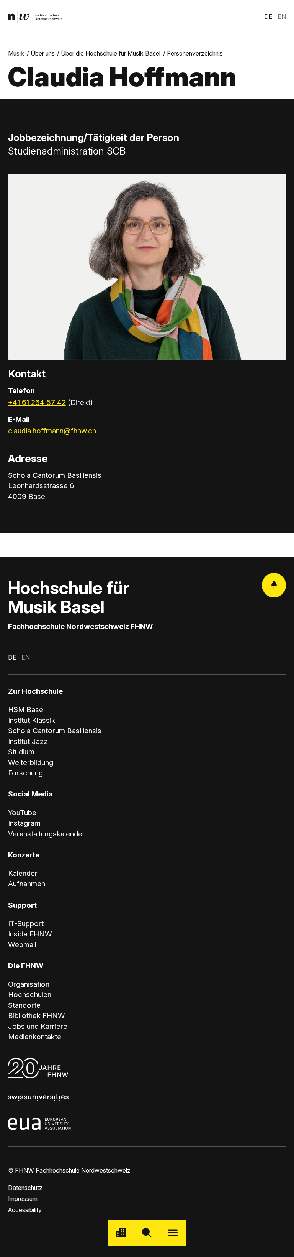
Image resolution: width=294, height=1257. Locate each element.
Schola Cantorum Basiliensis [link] (54, 730)
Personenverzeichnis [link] (195, 53)
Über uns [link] (43, 53)
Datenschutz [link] (25, 1187)
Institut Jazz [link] (27, 741)
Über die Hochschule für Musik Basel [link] (110, 53)
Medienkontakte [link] (34, 1036)
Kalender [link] (23, 873)
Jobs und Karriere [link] (37, 1026)
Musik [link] (16, 53)
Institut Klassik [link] (31, 720)
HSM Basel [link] (26, 709)
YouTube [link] (22, 812)
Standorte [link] (24, 1005)
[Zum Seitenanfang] (274, 585)
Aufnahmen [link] (26, 883)
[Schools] (121, 1233)
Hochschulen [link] (29, 994)
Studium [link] (21, 751)
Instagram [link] (24, 823)
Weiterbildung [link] (30, 762)
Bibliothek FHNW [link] (36, 1015)
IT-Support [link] (26, 923)
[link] (35, 17)
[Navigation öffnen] (173, 1233)
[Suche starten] (147, 1233)
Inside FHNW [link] (30, 934)
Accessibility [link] (25, 1210)
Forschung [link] (25, 772)
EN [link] (282, 16)
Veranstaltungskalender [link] (46, 833)
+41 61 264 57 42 (37, 402)
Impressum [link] (23, 1199)
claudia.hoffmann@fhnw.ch (52, 430)
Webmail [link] (22, 944)
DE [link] (268, 16)
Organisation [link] (28, 984)
